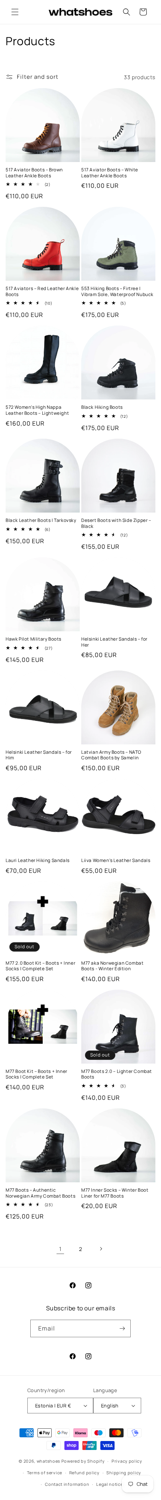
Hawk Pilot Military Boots (33, 639)
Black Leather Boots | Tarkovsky (41, 520)
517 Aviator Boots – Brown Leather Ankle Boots (34, 172)
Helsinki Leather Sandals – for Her (114, 642)
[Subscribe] (122, 1328)
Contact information (67, 1484)
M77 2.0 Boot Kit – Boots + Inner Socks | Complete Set (40, 966)
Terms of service (44, 1472)
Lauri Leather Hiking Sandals (38, 860)
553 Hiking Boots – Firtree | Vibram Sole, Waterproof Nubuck (117, 291)
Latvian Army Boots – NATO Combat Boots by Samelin (111, 755)
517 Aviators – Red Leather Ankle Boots (42, 291)
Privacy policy (127, 1461)
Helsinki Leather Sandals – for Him (39, 755)
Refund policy (84, 1472)
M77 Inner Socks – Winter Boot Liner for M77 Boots (114, 1193)
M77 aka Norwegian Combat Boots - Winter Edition (112, 966)
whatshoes (48, 1461)
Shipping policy (123, 1472)
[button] (15, 12)
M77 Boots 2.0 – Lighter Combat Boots (116, 1074)
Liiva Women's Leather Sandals (115, 860)
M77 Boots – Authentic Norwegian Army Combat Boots (40, 1193)
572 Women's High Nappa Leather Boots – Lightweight (37, 410)
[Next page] (100, 1249)
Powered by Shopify (83, 1461)
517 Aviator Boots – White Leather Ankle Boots (109, 172)
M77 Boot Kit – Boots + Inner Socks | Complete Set (36, 1074)
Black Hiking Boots (102, 407)
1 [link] (60, 1249)
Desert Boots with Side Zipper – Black (116, 523)
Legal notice (109, 1484)
